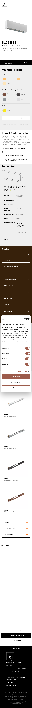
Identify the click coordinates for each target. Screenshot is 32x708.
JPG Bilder (6, 254)
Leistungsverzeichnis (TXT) (11, 279)
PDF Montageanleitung (10, 273)
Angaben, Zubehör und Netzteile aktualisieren (15, 124)
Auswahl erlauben (16, 382)
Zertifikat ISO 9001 (11, 685)
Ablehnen (16, 388)
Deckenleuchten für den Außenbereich (13, 46)
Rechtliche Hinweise (12, 699)
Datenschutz (22, 699)
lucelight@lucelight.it (22, 668)
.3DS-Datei (6, 292)
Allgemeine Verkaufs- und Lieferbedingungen (16, 703)
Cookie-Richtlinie (12, 701)
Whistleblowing (22, 701)
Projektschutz (9, 682)
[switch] (27, 353)
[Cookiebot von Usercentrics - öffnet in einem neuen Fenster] (23, 319)
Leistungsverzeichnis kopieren (21, 233)
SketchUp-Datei (8, 298)
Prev (12, 598)
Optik (3, 106)
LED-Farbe (5, 74)
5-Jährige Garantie (11, 680)
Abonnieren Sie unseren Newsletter (15, 677)
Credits (17, 705)
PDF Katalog (7, 260)
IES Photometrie (8, 311)
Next (20, 598)
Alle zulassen (16, 376)
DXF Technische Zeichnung (11, 285)
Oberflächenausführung (9, 90)
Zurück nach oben (16, 648)
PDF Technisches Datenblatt (11, 266)
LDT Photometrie (8, 304)
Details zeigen (22, 371)
